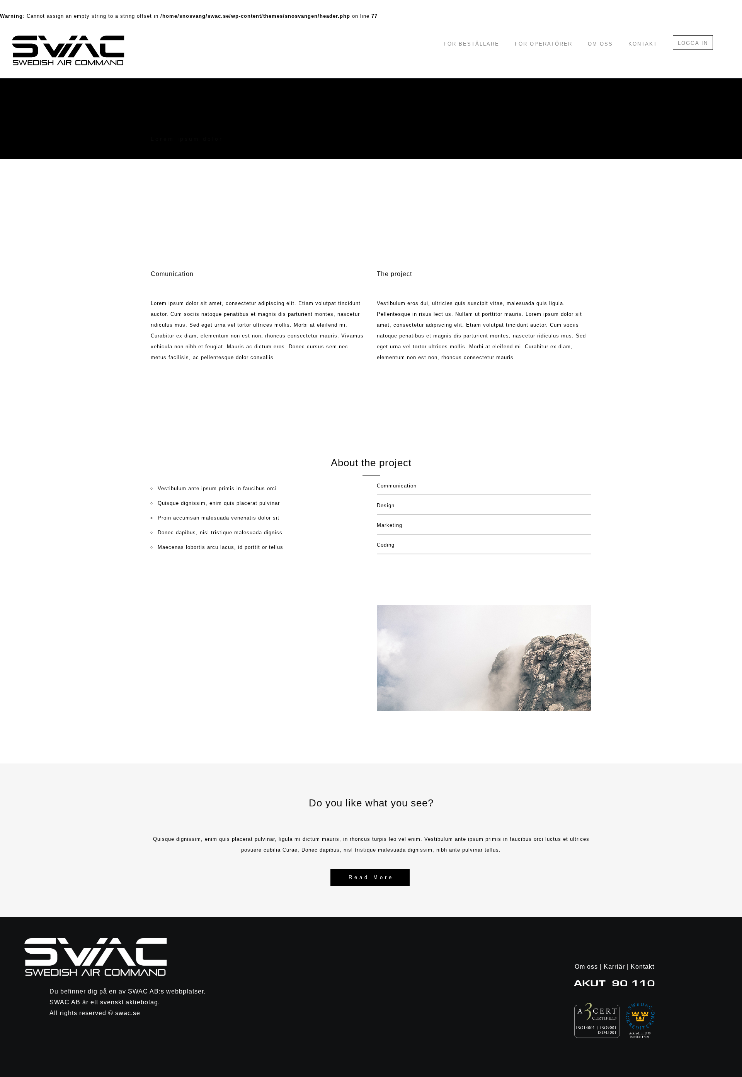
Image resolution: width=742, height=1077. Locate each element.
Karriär (614, 966)
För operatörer (543, 44)
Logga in (693, 43)
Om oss (600, 44)
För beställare (471, 44)
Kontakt (642, 44)
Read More (371, 877)
